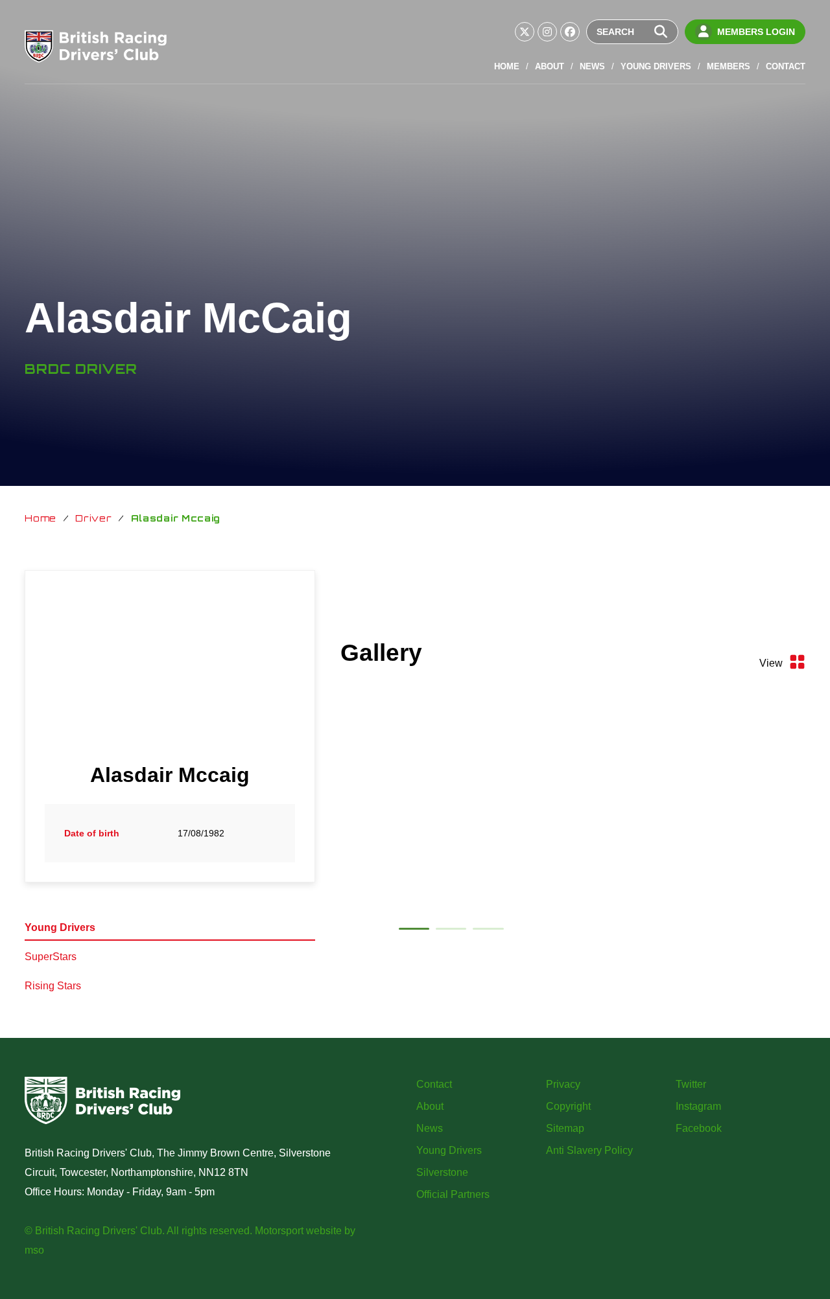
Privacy (563, 1084)
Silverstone (442, 1172)
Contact (785, 66)
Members (728, 66)
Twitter (691, 1084)
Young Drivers (656, 66)
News (592, 66)
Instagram (698, 1106)
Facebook (699, 1128)
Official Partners (453, 1194)
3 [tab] (488, 931)
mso (34, 1250)
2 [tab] (451, 931)
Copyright (568, 1106)
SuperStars (51, 956)
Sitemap (565, 1128)
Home (506, 66)
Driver (93, 517)
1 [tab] (414, 931)
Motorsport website (298, 1230)
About (549, 66)
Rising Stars (53, 985)
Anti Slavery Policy (589, 1150)
